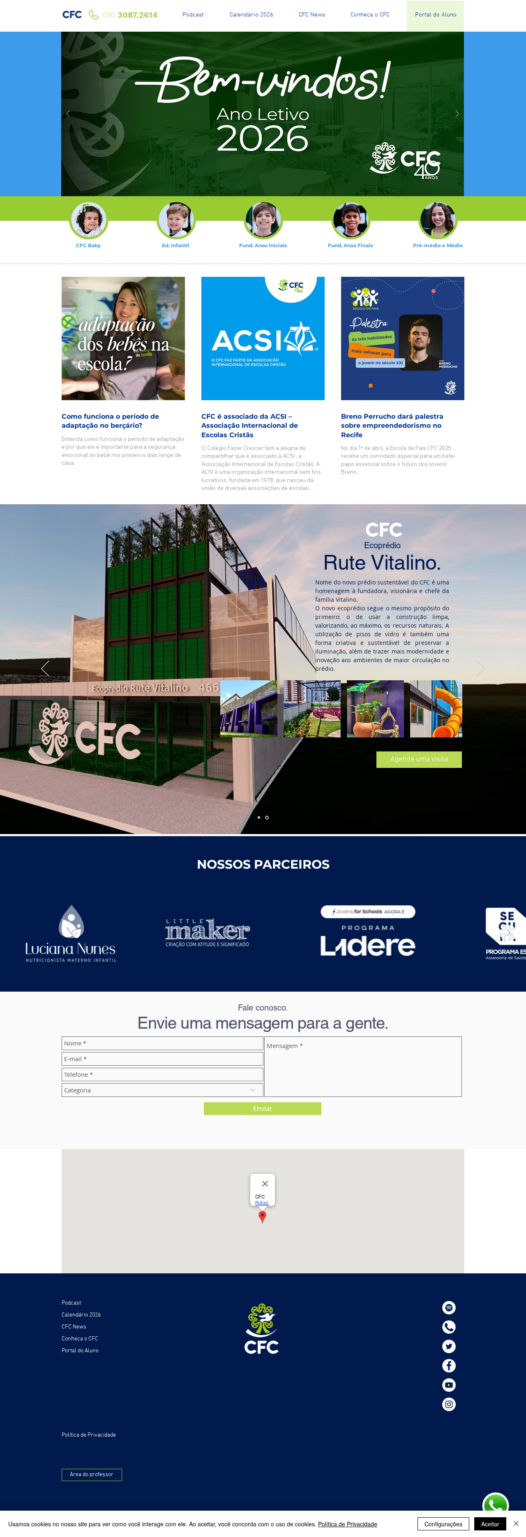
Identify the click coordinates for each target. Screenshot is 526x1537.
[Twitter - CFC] (449, 1346)
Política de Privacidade (347, 1524)
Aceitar (490, 1524)
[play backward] (230, 545)
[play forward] (452, 545)
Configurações (443, 1524)
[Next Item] (508, 933)
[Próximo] (481, 669)
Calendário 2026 (81, 1315)
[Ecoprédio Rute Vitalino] (267, 817)
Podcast (71, 1303)
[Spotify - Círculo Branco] (449, 1307)
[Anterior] (45, 669)
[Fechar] (516, 1523)
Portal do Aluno (80, 1350)
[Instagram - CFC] (449, 1404)
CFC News (74, 1327)
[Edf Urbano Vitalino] (259, 817)
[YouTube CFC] (449, 1385)
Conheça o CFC (80, 1338)
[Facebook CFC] (449, 1365)
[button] (248, 545)
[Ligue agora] (449, 1327)
